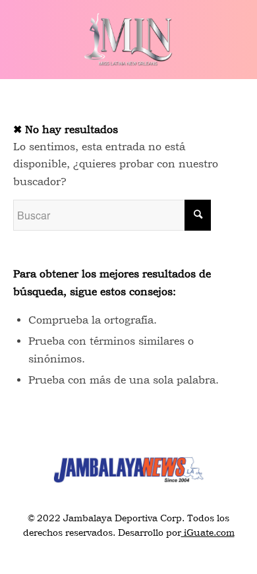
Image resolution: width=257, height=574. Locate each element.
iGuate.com (208, 532)
